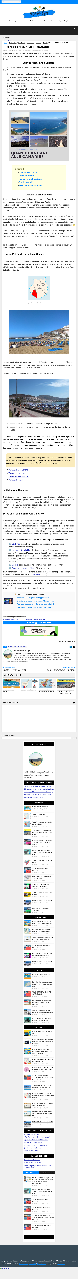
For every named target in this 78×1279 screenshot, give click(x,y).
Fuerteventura (12, 43)
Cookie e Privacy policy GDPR (27, 1264)
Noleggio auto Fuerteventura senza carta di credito (24, 619)
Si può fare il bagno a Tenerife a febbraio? (37, 1137)
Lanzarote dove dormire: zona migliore (35, 1145)
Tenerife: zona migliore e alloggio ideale (33, 598)
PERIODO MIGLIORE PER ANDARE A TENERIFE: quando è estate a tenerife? (42, 842)
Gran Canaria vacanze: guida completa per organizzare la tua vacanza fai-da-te (42, 1051)
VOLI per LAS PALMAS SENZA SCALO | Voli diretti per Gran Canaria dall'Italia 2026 (43, 1077)
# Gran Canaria (22, 646)
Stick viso (16, 544)
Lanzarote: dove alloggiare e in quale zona (34, 607)
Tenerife (45, 43)
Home (5, 43)
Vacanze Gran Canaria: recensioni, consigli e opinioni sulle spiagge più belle (42, 1113)
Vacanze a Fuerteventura (18, 476)
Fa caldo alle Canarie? (26, 182)
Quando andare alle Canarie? (28, 172)
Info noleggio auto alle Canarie (40, 623)
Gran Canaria (21, 43)
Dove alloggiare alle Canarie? (32, 1134)
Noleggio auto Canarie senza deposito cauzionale (39, 789)
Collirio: (15, 565)
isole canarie (30, 43)
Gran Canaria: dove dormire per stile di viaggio (35, 601)
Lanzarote (38, 43)
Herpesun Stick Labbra (21, 550)
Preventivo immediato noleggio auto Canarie (37, 786)
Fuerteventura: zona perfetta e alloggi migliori (35, 604)
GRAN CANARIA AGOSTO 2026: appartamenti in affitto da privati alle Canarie (43, 1095)
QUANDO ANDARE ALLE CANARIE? (42, 900)
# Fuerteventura (12, 646)
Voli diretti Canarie (31, 1173)
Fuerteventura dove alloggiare (33, 1142)
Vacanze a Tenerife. (16, 480)
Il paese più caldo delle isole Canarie (30, 179)
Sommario (18, 168)
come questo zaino (38, 574)
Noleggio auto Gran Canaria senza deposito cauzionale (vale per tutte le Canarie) (42, 1041)
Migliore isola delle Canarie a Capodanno (36, 1140)
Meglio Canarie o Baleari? (31, 1151)
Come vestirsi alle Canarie (32, 1160)
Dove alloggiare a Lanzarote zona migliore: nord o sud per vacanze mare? (42, 984)
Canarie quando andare (26, 175)
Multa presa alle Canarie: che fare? (34, 797)
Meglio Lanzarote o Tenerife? (8, 690)
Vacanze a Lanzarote (17, 473)
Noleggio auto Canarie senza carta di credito (37, 794)
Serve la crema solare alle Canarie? (30, 185)
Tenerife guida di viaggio (28, 690)
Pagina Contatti (41, 1264)
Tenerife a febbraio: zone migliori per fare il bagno (46, 690)
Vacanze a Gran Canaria (18, 470)
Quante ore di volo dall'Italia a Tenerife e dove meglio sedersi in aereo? (42, 852)
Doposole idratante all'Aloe (23, 568)
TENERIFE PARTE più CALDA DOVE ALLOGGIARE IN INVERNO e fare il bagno (65, 691)
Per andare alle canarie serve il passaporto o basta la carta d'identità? (41, 1002)
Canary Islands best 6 (47, 1173)
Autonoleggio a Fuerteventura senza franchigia (38, 792)
